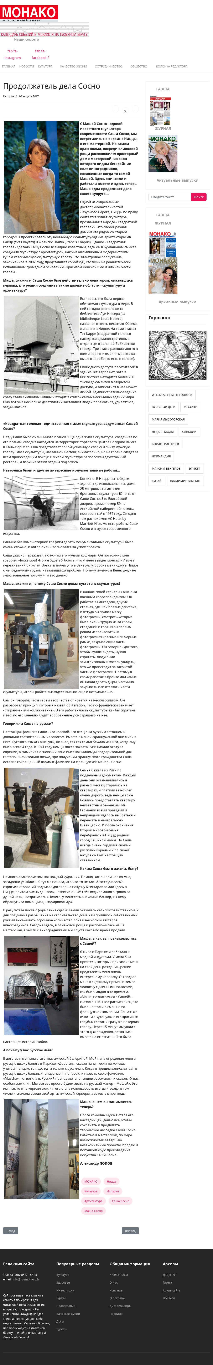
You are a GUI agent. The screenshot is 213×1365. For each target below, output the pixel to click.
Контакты (116, 1290)
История (8, 96)
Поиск (199, 197)
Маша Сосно (93, 1211)
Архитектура (93, 1201)
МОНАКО (91, 1181)
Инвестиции (65, 1290)
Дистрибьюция (120, 1306)
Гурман (61, 1298)
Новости (26, 66)
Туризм (61, 1329)
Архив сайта (172, 1290)
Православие (65, 1306)
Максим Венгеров (166, 468)
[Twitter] (125, 110)
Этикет (194, 468)
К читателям (119, 1275)
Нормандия (161, 456)
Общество (138, 66)
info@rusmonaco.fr (25, 1279)
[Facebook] (115, 108)
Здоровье (63, 1282)
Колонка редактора (171, 66)
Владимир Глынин (185, 481)
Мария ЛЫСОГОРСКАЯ (168, 419)
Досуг (60, 1321)
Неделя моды (163, 432)
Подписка (116, 1314)
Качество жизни (73, 66)
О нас (114, 1282)
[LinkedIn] (135, 108)
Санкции (189, 432)
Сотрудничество (109, 66)
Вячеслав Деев (163, 407)
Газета (167, 1282)
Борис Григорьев (165, 444)
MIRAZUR (190, 407)
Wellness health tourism (172, 395)
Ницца (111, 1181)
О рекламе (117, 1298)
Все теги (169, 1298)
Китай (157, 481)
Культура (45, 66)
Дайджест (170, 1275)
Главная (8, 66)
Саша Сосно (120, 1201)
